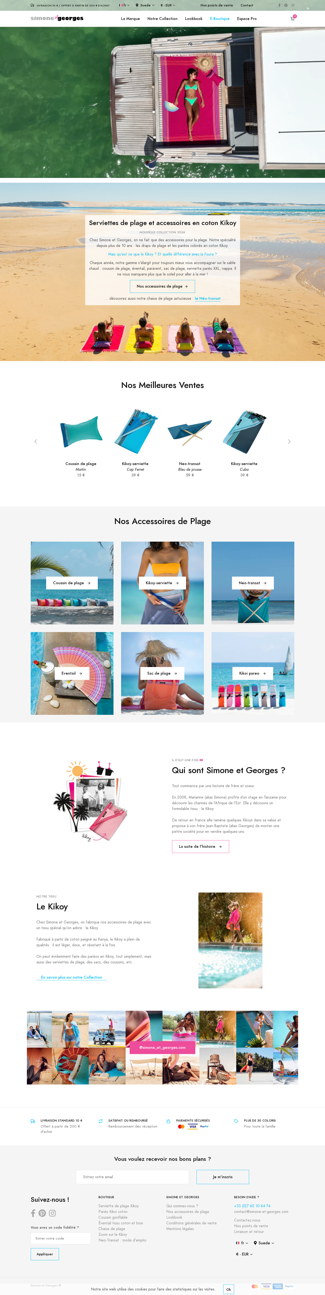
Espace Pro (247, 18)
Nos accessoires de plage (159, 286)
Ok (228, 1289)
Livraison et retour (249, 1231)
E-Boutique (220, 18)
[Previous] (36, 441)
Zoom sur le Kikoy (112, 1234)
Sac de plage (159, 673)
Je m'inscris (222, 1177)
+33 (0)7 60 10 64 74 (252, 1206)
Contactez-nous (247, 1220)
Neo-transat (250, 583)
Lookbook (193, 18)
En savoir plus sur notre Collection (71, 977)
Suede (145, 5)
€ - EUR (166, 5)
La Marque (130, 18)
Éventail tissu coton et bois (120, 1223)
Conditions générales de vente (191, 1223)
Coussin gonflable (113, 1217)
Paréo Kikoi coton (113, 1211)
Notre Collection (162, 18)
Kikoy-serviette (159, 583)
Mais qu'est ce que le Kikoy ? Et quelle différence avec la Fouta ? (162, 254)
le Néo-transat (208, 298)
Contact (247, 5)
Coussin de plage (69, 583)
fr (124, 5)
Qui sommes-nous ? (182, 1206)
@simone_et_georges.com (162, 1047)
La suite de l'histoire (198, 846)
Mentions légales (180, 1228)
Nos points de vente (217, 5)
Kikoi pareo (250, 673)
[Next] (289, 441)
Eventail (69, 673)
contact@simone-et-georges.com (261, 1211)
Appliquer (45, 1253)
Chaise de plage (111, 1228)
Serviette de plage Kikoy (118, 1206)
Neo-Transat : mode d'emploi (122, 1240)
